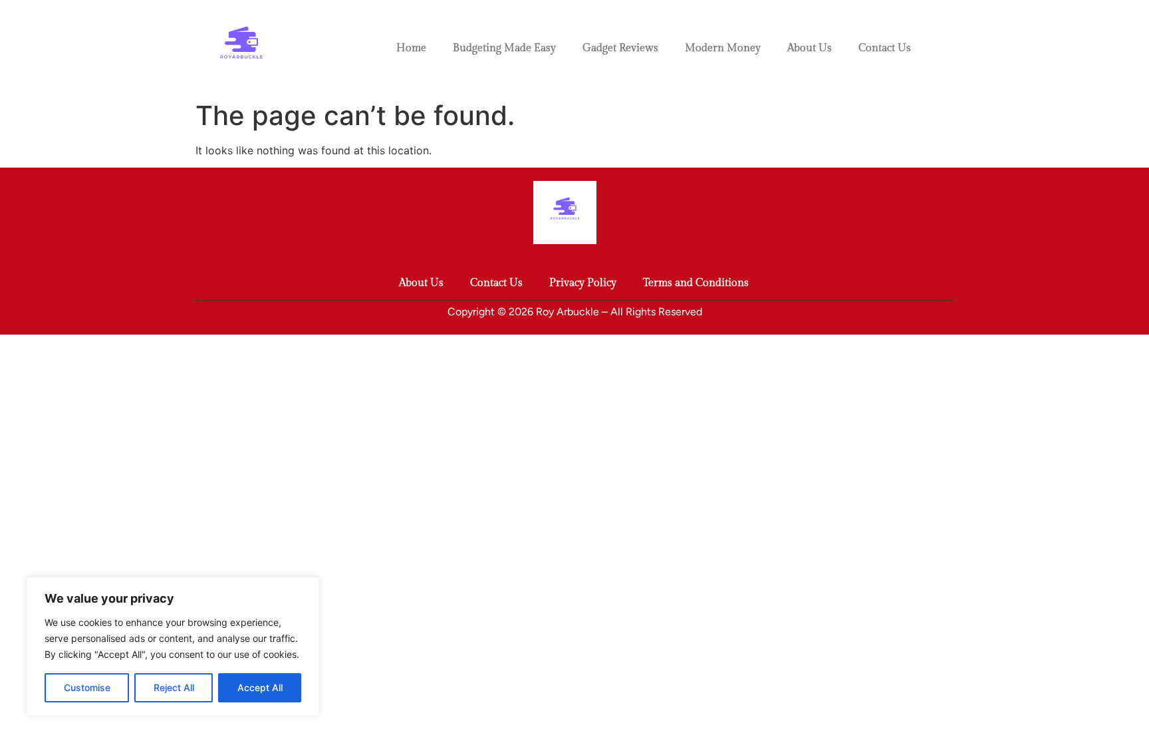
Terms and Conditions (696, 283)
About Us (809, 48)
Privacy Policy (582, 283)
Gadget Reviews (620, 48)
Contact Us (884, 48)
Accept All (260, 687)
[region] (173, 646)
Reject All (174, 687)
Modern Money (723, 48)
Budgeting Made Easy (504, 48)
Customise (87, 687)
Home (411, 48)
